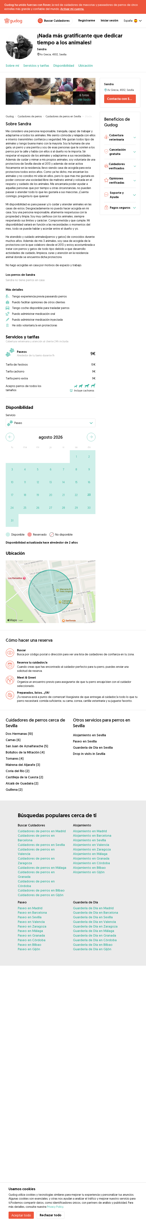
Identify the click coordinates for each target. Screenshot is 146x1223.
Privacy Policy (55, 1206)
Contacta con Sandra (121, 99)
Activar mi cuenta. (72, 9)
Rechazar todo (50, 1215)
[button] (120, 137)
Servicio (10, 415)
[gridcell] (76, 456)
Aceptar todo (21, 1215)
